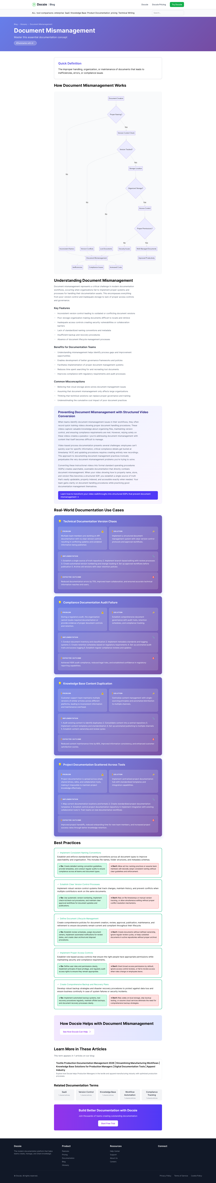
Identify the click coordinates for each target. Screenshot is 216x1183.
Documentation (68, 1158)
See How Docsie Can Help (75, 1031)
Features (65, 1151)
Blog (52, 4)
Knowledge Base (78, 13)
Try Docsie (177, 4)
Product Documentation (98, 13)
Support (113, 1155)
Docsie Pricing (159, 4)
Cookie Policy (196, 1176)
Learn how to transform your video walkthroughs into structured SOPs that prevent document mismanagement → (105, 495)
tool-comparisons (45, 13)
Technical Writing (126, 13)
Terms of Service (181, 1176)
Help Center (115, 1151)
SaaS (67, 13)
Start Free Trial (108, 1123)
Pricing (65, 1155)
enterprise (59, 13)
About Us (114, 1158)
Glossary (23, 24)
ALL (34, 13)
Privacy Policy (165, 1176)
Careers (113, 1162)
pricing (114, 13)
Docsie (145, 4)
